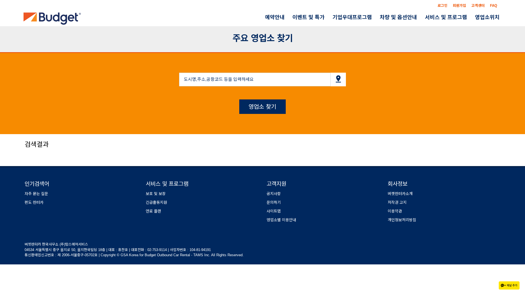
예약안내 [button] (294, 17)
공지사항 (274, 193)
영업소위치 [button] (489, 17)
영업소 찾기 (262, 107)
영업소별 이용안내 (281, 220)
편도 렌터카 (34, 202)
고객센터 (478, 6)
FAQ (493, 6)
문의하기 (274, 202)
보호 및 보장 (156, 193)
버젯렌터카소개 (400, 193)
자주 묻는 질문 (36, 193)
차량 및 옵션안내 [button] (407, 17)
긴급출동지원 (156, 202)
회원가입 (459, 6)
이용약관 (395, 211)
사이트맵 (274, 211)
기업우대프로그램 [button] (364, 17)
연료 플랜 (153, 211)
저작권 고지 (397, 202)
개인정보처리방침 (402, 220)
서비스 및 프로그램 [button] (451, 17)
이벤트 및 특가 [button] (324, 17)
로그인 (442, 6)
